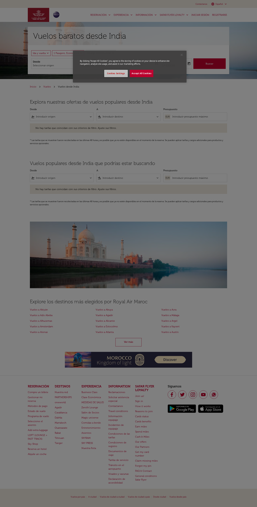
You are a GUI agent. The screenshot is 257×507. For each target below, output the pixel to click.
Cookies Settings (116, 73)
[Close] (181, 55)
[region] (130, 67)
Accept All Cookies (141, 73)
